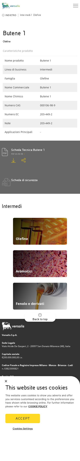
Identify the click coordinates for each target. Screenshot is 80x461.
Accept (23, 418)
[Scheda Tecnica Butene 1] (11, 160)
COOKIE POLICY (37, 406)
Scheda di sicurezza (24, 180)
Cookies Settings (23, 428)
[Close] (6, 381)
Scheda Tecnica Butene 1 (28, 150)
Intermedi (25, 15)
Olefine (37, 15)
